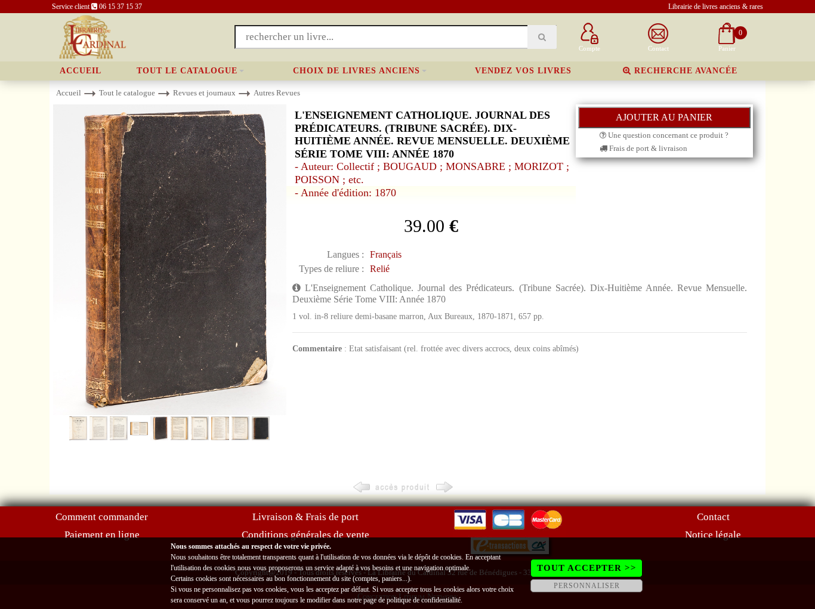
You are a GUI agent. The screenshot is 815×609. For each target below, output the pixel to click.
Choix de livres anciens (356, 70)
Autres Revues (277, 92)
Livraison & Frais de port (305, 517)
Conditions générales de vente (305, 534)
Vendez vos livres (523, 70)
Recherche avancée (684, 70)
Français (386, 254)
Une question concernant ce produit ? (667, 135)
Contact (713, 517)
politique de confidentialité (424, 600)
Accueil (80, 70)
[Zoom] (169, 259)
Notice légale (713, 534)
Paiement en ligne (102, 534)
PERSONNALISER (587, 586)
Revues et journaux (204, 92)
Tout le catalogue (187, 70)
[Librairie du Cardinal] (91, 36)
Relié (380, 269)
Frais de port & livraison (647, 148)
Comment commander (101, 517)
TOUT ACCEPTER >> (587, 568)
